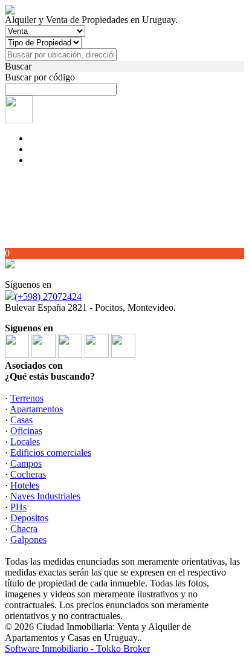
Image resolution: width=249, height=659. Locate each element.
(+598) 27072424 (48, 296)
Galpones (28, 539)
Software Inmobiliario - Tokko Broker (77, 648)
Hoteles (24, 485)
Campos (26, 463)
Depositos (29, 518)
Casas (21, 420)
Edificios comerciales (50, 452)
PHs (18, 507)
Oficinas (26, 431)
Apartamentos (36, 409)
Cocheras (28, 474)
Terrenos (27, 398)
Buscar (18, 66)
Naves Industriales (45, 496)
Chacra (23, 529)
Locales (25, 442)
